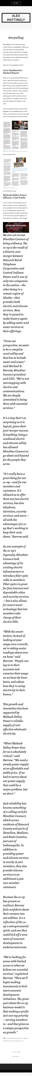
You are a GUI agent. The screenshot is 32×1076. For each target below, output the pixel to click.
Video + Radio (16, 1052)
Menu (17, 3)
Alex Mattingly (16, 18)
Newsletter (15, 1056)
